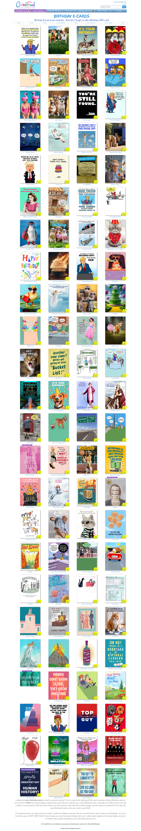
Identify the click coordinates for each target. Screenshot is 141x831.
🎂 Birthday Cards (22, 11)
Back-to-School (103, 11)
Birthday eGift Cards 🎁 (86, 11)
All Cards (119, 11)
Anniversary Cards (70, 11)
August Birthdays (38, 11)
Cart (124, 4)
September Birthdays (54, 11)
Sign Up (123, 2)
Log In (116, 2)
